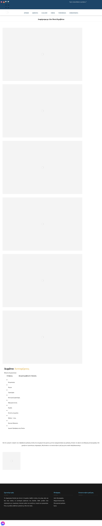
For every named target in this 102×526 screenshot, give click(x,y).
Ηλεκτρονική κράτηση (59, 503)
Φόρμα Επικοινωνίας (59, 500)
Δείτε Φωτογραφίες (59, 498)
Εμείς (55, 506)
